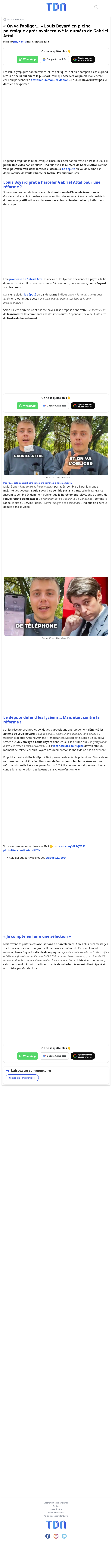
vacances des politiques (68, 746)
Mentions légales (56, 1512)
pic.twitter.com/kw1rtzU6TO (21, 850)
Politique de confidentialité (56, 1516)
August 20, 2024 (56, 857)
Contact (56, 1506)
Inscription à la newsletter (56, 1502)
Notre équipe (56, 1509)
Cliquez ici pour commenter (22, 1078)
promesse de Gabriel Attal (26, 279)
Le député (68, 169)
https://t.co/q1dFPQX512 (70, 846)
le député (30, 294)
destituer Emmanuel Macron (50, 80)
